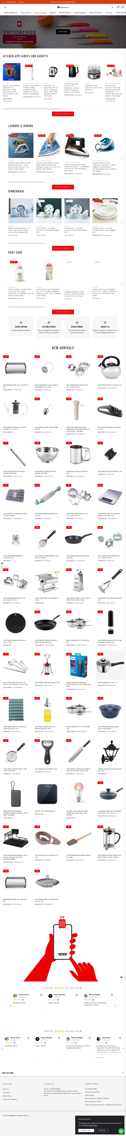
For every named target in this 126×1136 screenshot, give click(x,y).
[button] (5, 7)
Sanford (46, 83)
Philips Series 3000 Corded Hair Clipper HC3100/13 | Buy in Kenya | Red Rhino (78, 684)
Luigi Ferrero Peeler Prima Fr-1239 (46, 769)
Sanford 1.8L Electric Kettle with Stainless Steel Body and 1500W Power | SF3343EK (51, 91)
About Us (6, 1089)
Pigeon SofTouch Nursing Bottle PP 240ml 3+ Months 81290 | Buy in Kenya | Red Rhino (105, 292)
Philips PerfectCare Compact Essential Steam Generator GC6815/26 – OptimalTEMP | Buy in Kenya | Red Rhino (105, 167)
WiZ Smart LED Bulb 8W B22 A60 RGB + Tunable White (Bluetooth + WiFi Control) (77, 813)
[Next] (115, 1005)
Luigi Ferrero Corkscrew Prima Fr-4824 (47, 682)
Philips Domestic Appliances (31, 83)
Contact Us (6, 1092)
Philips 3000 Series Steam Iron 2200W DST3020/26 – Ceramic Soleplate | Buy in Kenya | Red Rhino (48, 166)
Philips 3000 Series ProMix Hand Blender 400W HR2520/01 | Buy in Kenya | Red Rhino (31, 90)
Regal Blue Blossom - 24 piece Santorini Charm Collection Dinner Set (19, 230)
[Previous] (10, 1005)
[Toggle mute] (121, 977)
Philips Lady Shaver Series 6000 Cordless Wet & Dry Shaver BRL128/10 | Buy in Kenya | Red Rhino (78, 429)
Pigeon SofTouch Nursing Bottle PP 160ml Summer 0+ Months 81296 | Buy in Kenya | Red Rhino (48, 292)
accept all (86, 1130)
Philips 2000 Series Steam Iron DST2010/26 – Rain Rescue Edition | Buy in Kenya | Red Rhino (19, 166)
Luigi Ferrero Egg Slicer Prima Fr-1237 (110, 471)
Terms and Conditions (10, 1099)
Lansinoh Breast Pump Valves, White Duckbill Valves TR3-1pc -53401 (74, 294)
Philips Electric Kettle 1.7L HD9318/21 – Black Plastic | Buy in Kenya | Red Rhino (72, 88)
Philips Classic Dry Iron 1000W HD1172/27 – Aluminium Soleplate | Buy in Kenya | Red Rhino (76, 168)
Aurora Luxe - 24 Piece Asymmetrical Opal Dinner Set (104, 230)
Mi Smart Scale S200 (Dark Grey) (45, 811)
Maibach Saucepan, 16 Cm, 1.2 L (107, 682)
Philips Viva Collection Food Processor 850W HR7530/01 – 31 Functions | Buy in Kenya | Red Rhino (114, 91)
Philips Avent (12, 287)
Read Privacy (93, 1125)
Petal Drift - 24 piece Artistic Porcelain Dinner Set (75, 230)
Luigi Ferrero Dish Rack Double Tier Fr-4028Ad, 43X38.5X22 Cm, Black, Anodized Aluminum (15, 857)
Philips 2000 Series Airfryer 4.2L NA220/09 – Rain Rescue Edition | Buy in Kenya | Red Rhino (11, 91)
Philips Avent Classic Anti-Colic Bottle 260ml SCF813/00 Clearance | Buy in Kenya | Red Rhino (20, 292)
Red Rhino (5, 83)
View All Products (63, 114)
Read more (78, 1014)
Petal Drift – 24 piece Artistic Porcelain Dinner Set (47, 230)
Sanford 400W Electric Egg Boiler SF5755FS (93, 88)
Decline (102, 1130)
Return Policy (7, 1096)
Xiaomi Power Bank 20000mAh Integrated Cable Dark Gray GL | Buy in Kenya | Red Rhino (15, 813)
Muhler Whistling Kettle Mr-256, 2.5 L (110, 385)
